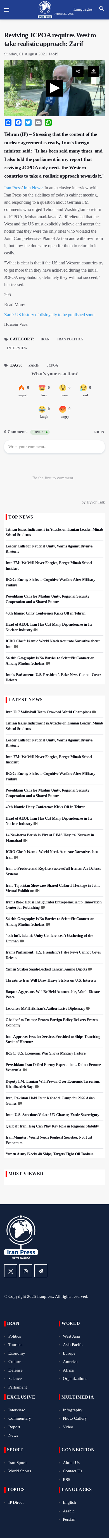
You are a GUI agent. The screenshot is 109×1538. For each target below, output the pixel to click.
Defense (15, 1370)
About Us (71, 1462)
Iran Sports (17, 1462)
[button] (54, 88)
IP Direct (15, 1502)
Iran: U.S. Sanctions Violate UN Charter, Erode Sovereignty (52, 1115)
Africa (68, 1370)
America (70, 1361)
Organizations (75, 1378)
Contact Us (72, 1471)
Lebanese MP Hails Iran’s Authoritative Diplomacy (45, 1008)
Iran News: (33, 187)
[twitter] (10, 1270)
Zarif (34, 365)
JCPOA (52, 365)
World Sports (19, 1471)
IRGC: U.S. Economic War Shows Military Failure (45, 1053)
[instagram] (25, 1270)
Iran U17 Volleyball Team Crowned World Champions (48, 712)
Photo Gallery (75, 1418)
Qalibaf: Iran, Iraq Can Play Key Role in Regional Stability (52, 1126)
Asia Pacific (73, 1344)
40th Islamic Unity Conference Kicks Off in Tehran (46, 613)
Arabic (69, 1511)
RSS (66, 1479)
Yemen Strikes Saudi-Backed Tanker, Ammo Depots (46, 969)
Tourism (15, 1344)
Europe (69, 1353)
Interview (17, 348)
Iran (45, 339)
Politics (14, 1336)
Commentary (19, 1418)
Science (15, 1378)
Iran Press (13, 187)
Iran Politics (70, 339)
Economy (16, 1353)
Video (68, 1427)
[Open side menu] (6, 10)
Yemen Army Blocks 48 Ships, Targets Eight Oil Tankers (49, 1154)
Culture (14, 1361)
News (13, 1435)
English (69, 1502)
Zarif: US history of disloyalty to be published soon (49, 314)
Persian (69, 1519)
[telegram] (40, 1270)
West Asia (71, 1336)
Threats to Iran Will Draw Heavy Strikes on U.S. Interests (51, 980)
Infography (72, 1410)
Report (14, 1427)
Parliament (17, 1387)
